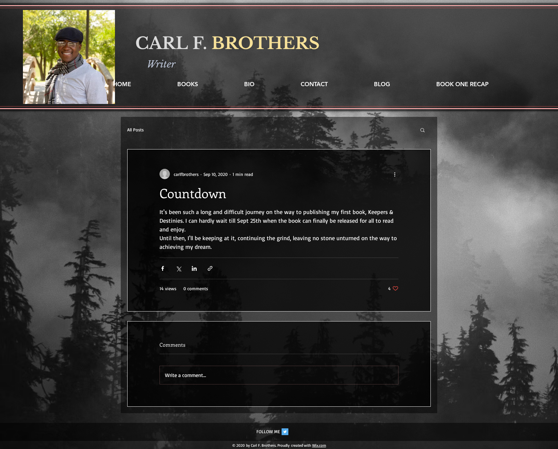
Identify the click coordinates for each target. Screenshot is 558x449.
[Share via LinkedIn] (194, 268)
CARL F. (173, 43)
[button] (422, 129)
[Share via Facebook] (163, 268)
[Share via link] (210, 268)
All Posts (135, 129)
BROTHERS (266, 43)
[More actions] (394, 174)
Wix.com (319, 445)
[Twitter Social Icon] (285, 431)
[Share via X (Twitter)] (178, 268)
